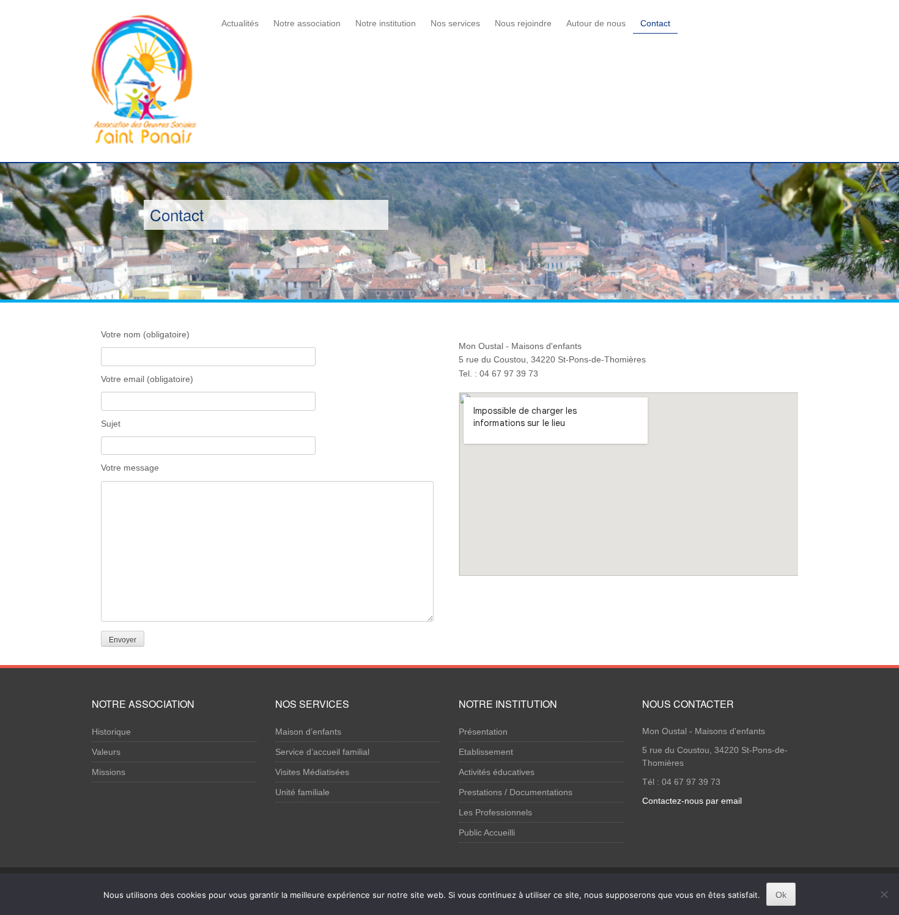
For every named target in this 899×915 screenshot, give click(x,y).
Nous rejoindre (523, 23)
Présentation (483, 732)
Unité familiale (302, 792)
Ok (780, 895)
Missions (108, 772)
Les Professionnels (495, 812)
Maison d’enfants (308, 732)
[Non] (884, 894)
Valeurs (106, 752)
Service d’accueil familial (322, 752)
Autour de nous (596, 23)
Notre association (307, 23)
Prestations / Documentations (515, 792)
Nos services (455, 23)
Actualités (240, 23)
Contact (655, 23)
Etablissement (486, 752)
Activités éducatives (497, 772)
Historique (111, 732)
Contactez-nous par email (692, 801)
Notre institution (385, 23)
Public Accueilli (487, 832)
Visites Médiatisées (312, 772)
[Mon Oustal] (144, 77)
